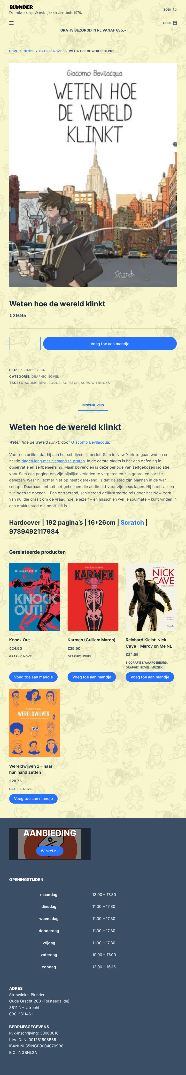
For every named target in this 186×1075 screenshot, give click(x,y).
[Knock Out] (34, 597)
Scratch (71, 383)
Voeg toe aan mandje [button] (33, 677)
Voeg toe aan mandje (110, 343)
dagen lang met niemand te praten (53, 460)
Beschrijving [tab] (93, 405)
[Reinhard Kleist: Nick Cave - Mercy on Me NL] (151, 597)
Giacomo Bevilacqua (41, 383)
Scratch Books (95, 383)
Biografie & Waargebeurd (146, 662)
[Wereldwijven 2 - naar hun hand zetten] (34, 723)
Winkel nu (50, 850)
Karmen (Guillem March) (92, 639)
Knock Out (19, 639)
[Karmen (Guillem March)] (93, 597)
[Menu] (11, 23)
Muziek (157, 667)
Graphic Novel (45, 376)
